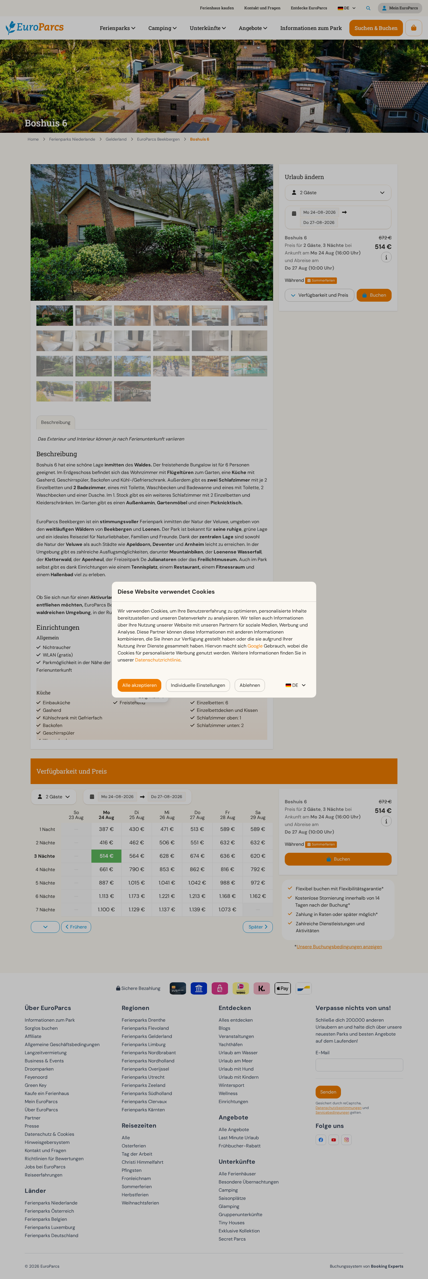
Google (255, 646)
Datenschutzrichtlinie (158, 660)
